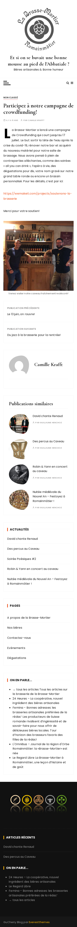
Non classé (10, 97)
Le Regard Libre (23, 758)
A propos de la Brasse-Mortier (28, 618)
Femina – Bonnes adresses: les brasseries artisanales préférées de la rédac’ (40, 712)
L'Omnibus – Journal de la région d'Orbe (41, 744)
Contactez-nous (19, 638)
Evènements (16, 648)
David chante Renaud (48, 416)
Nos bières (14, 628)
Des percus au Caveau (48, 441)
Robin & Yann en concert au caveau (32, 569)
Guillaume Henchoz (51, 423)
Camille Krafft (36, 120)
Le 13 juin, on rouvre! (21, 314)
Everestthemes (39, 922)
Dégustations (16, 658)
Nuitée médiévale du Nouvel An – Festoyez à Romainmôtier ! (49, 496)
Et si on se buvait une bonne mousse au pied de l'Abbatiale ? (38, 61)
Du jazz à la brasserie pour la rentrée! (34, 335)
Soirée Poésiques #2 (21, 559)
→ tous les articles (26, 689)
